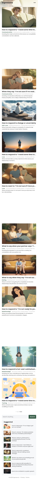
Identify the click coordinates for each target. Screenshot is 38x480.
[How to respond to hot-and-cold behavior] (19, 356)
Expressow (7, 2)
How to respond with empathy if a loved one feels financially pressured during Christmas (22, 465)
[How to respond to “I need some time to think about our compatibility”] (19, 17)
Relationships (6, 311)
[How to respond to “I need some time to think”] (19, 388)
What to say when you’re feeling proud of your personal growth (23, 458)
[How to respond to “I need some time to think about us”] (19, 142)
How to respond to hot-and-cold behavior (19, 369)
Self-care (5, 125)
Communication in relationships (15, 157)
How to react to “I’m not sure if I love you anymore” (19, 186)
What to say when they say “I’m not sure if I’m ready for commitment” (19, 278)
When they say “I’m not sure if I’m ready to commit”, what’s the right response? (19, 91)
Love (3, 157)
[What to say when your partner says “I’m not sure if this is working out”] (19, 233)
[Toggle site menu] (34, 2)
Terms (27, 477)
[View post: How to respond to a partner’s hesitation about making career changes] (7, 452)
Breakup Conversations (15, 403)
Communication (7, 32)
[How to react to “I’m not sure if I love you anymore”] (19, 173)
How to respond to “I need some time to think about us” (19, 154)
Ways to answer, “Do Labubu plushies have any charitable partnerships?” (22, 432)
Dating (4, 280)
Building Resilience (14, 125)
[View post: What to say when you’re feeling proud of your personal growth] (7, 458)
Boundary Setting (17, 371)
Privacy (23, 477)
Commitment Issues (27, 94)
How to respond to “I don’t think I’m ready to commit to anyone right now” (22, 445)
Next (21, 412)
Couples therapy (30, 188)
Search (32, 417)
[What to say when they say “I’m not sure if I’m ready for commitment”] (19, 265)
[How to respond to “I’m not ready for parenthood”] (19, 296)
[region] (19, 52)
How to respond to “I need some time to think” (19, 401)
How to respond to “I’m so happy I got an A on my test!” (22, 426)
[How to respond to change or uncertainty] (19, 110)
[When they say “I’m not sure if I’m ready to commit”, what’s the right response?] (19, 79)
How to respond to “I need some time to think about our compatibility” (19, 30)
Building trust (17, 94)
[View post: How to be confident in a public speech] (7, 471)
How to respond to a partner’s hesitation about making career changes (21, 452)
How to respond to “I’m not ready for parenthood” (19, 309)
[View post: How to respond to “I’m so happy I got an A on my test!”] (7, 426)
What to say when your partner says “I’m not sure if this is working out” (19, 246)
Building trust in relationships (21, 32)
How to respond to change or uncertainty (19, 123)
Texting (4, 403)
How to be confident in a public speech (23, 471)
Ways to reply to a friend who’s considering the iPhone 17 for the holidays (21, 439)
